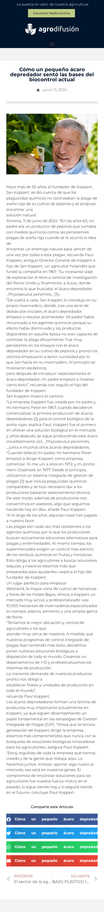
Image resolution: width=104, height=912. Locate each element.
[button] (52, 44)
